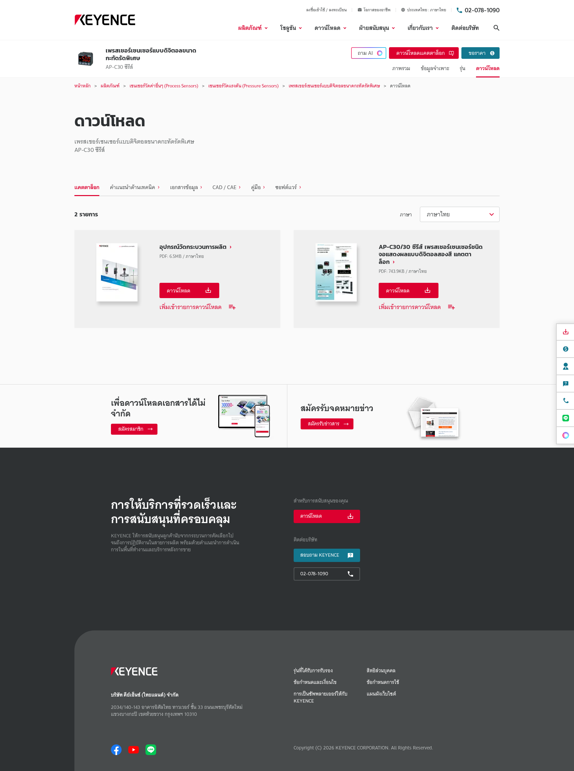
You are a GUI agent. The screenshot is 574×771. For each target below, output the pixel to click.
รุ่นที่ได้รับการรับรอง (313, 670)
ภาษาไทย (438, 214)
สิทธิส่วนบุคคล (381, 670)
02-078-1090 (482, 10)
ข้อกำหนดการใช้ (383, 682)
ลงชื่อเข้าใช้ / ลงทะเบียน (326, 10)
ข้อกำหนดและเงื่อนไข (315, 682)
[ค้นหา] (497, 28)
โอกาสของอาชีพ (377, 10)
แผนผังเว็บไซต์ (381, 694)
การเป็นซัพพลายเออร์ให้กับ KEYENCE (320, 698)
